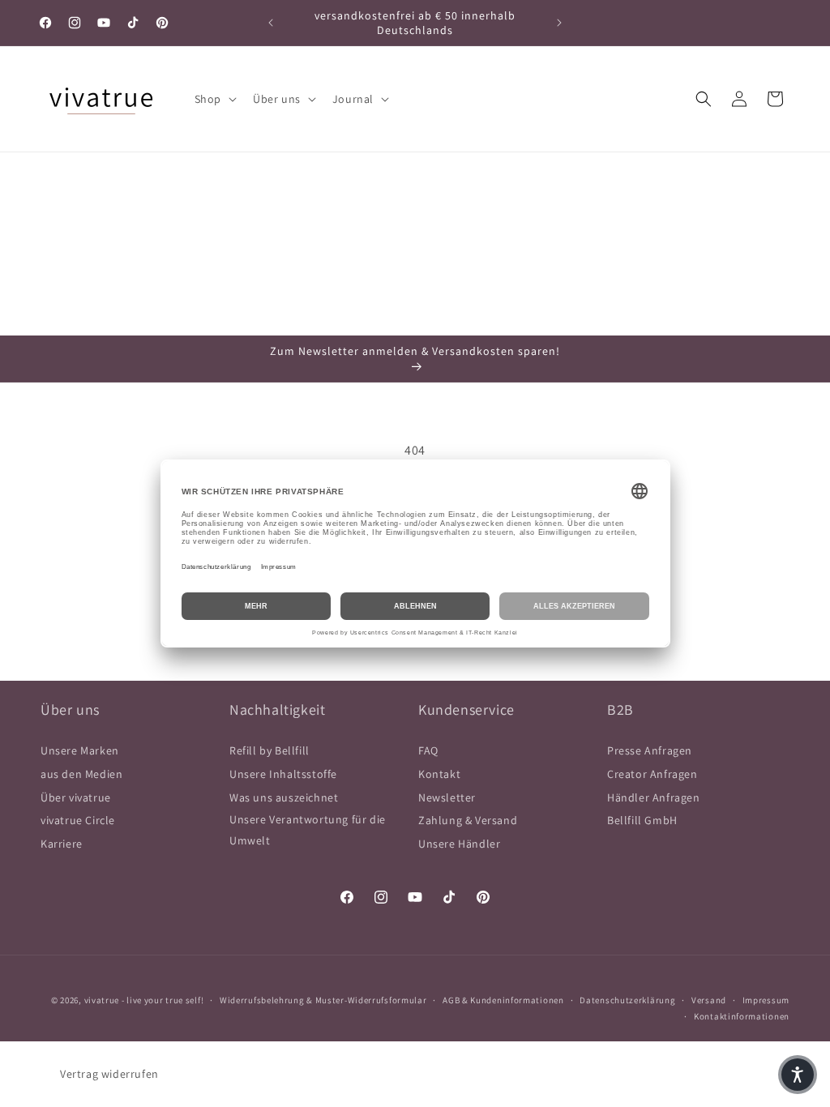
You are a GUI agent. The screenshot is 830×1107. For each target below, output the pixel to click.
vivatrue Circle (78, 820)
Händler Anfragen (653, 797)
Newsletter (447, 797)
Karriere (62, 843)
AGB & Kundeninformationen (503, 1000)
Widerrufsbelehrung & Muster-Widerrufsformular (323, 1000)
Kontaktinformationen (741, 1016)
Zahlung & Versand (467, 820)
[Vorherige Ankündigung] (271, 22)
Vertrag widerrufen (109, 1073)
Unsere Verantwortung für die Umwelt (307, 829)
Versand (708, 1000)
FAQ (428, 750)
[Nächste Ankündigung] (559, 22)
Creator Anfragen (652, 774)
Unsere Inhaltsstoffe (283, 774)
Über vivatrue (76, 797)
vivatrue (102, 1000)
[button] (214, 99)
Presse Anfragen (649, 750)
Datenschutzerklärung (627, 1000)
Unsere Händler (459, 843)
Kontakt (439, 774)
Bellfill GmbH (642, 820)
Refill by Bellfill (269, 750)
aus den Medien (81, 774)
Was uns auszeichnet (283, 797)
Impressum (765, 1000)
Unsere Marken (80, 750)
